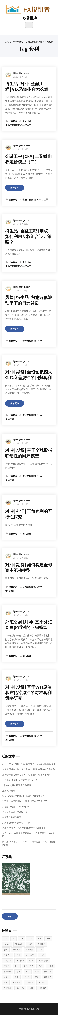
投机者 (50, 966)
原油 (18, 955)
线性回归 (47, 971)
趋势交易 (29, 982)
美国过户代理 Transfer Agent (16, 806)
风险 (31, 988)
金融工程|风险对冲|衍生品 (18, 125)
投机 (40, 966)
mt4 (39, 938)
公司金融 (29, 949)
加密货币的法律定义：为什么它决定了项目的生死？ (26, 774)
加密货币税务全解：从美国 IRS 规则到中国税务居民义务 (28, 769)
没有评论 (13, 121)
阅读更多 (14, 187)
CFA (5, 938)
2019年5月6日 (20, 290)
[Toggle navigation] (29, 25)
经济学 (6, 977)
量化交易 (7, 988)
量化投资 (27, 121)
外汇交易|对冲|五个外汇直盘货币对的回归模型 (28, 624)
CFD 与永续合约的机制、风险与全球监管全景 (23, 796)
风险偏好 (42, 988)
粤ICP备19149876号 (29, 1008)
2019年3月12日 (20, 679)
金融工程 (20, 988)
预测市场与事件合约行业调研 (16, 822)
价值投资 (41, 944)
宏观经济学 (43, 960)
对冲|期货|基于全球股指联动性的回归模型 (28, 453)
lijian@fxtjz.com (21, 73)
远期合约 (42, 982)
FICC (30, 938)
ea (13, 938)
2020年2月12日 (20, 149)
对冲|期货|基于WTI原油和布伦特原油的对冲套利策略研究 (28, 692)
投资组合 (7, 971)
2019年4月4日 (20, 364)
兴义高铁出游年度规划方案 (15, 811)
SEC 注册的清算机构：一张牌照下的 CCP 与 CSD (24, 801)
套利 (31, 960)
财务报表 (47, 977)
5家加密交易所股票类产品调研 (16, 785)
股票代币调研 (8, 790)
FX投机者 (29, 18)
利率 (40, 949)
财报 (5, 982)
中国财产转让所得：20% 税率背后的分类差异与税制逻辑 (29, 764)
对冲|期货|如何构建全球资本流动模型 (28, 567)
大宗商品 (20, 960)
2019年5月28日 (20, 223)
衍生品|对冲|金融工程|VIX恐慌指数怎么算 (33, 41)
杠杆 (37, 971)
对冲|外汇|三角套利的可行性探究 (28, 514)
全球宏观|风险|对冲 (32, 340)
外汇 (42, 955)
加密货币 (7, 955)
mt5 (48, 938)
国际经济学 (30, 955)
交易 (30, 944)
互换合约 (19, 944)
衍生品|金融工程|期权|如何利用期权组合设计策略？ (28, 236)
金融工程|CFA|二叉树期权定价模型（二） (28, 159)
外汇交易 (7, 960)
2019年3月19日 (20, 615)
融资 (16, 977)
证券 (37, 977)
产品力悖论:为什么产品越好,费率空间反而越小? (24, 827)
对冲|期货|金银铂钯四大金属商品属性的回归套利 (28, 374)
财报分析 (16, 982)
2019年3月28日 (20, 443)
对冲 (16, 966)
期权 (18, 971)
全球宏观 (16, 949)
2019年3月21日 (20, 557)
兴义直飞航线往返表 (11, 817)
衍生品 (26, 977)
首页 (7, 41)
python (7, 944)
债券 (5, 949)
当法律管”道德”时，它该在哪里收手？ (19, 780)
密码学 (6, 966)
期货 (27, 971)
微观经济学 (28, 966)
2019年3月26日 (20, 504)
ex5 (21, 938)
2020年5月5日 (20, 76)
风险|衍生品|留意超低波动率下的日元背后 (28, 300)
